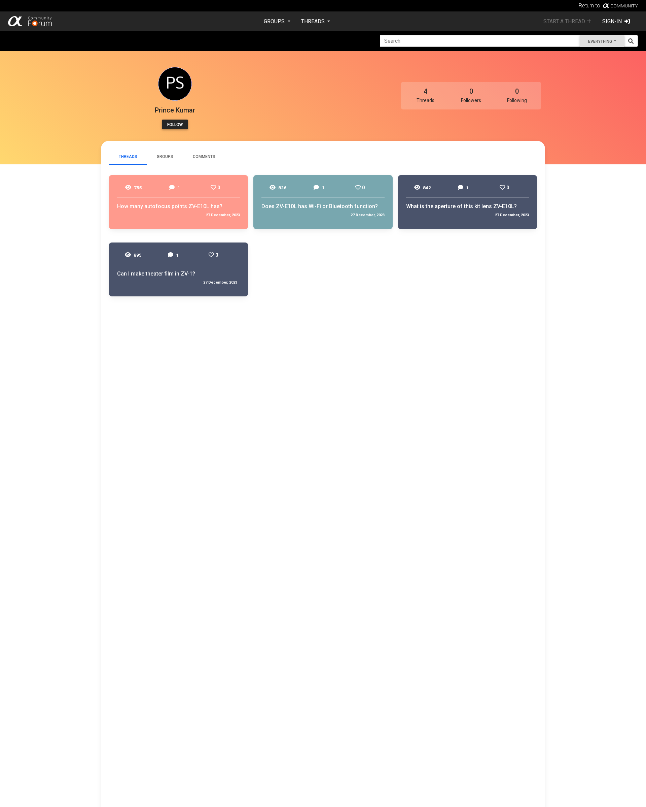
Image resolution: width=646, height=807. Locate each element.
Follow (175, 124)
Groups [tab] (165, 156)
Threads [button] (313, 21)
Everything (600, 41)
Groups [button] (275, 21)
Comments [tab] (204, 156)
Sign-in (612, 21)
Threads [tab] (128, 156)
